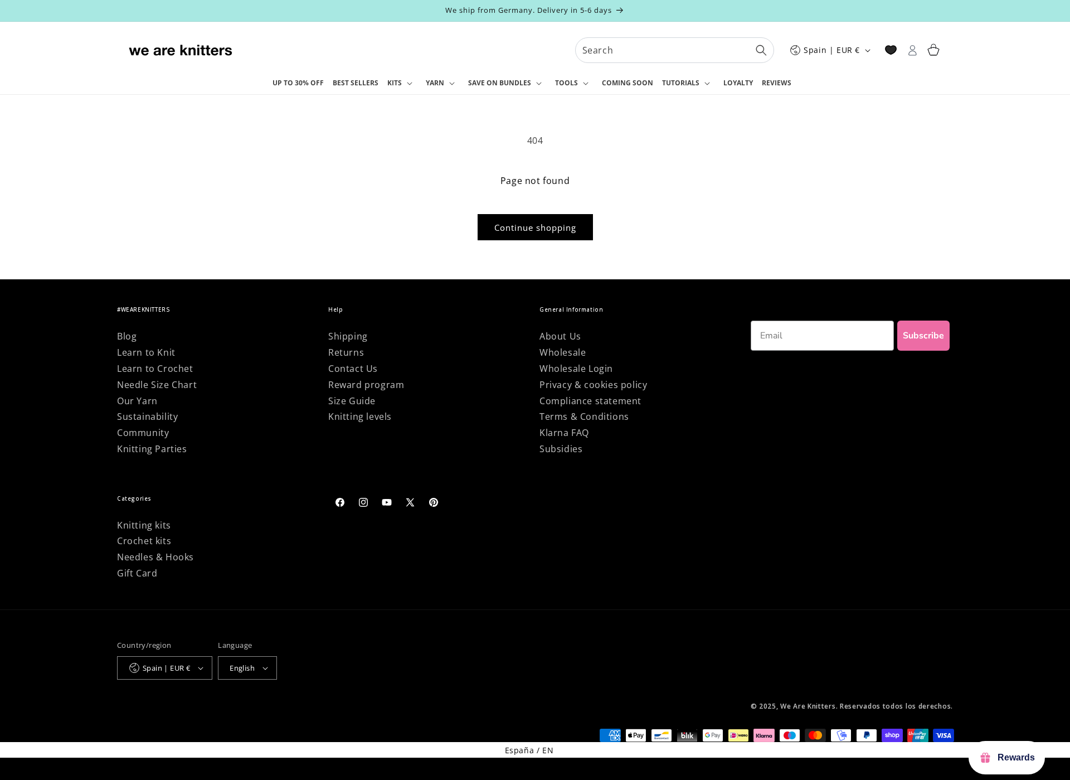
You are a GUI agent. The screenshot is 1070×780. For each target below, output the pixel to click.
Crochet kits (144, 541)
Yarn (435, 83)
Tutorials (680, 83)
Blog (127, 336)
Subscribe (923, 336)
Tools (566, 83)
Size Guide (352, 401)
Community (143, 433)
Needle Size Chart (157, 385)
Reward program (366, 385)
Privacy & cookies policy (593, 385)
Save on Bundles (499, 83)
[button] (402, 83)
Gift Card (137, 573)
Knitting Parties (152, 449)
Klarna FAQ (564, 433)
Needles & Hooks (155, 557)
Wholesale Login (576, 368)
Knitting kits (144, 525)
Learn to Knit (146, 352)
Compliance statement (590, 401)
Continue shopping (535, 227)
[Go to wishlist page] (891, 50)
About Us (560, 336)
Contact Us (353, 368)
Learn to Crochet (155, 368)
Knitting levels (360, 416)
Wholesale (562, 352)
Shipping (348, 336)
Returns (346, 352)
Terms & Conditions (584, 416)
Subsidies (560, 449)
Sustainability (147, 416)
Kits (394, 83)
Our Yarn (137, 401)
